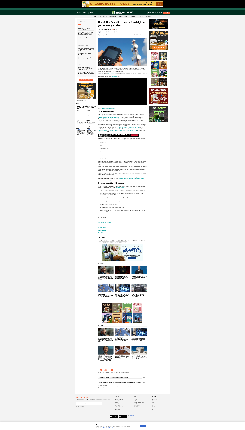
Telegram (153, 400)
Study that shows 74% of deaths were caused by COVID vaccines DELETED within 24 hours (122, 295)
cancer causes (117, 34)
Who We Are (117, 397)
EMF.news (125, 215)
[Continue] (100, 403)
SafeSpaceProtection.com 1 (104, 222)
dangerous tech (133, 34)
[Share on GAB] (110, 32)
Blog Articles (136, 406)
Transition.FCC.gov (102, 230)
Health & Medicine (113, 16)
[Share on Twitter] (105, 32)
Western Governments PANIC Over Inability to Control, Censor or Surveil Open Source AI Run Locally (91, 114)
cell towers (127, 34)
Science (141, 16)
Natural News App (137, 403)
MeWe (153, 408)
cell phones (122, 34)
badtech (106, 34)
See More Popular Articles (86, 79)
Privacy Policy (117, 409)
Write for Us (117, 403)
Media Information (118, 405)
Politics (99, 16)
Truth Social (154, 403)
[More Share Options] (118, 32)
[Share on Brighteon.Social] (99, 32)
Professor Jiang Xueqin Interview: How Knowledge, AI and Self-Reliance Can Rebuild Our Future (81, 132)
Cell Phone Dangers (105, 19)
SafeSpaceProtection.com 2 (104, 225)
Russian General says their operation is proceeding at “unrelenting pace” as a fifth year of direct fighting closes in (85, 33)
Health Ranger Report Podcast (139, 402)
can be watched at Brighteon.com (108, 108)
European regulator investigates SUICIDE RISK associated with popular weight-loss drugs (122, 357)
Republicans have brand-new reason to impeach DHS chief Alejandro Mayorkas (139, 277)
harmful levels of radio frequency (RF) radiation (109, 117)
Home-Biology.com (102, 227)
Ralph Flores (108, 29)
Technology (148, 16)
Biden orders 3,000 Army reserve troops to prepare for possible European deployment (121, 277)
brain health (111, 34)
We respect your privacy (80, 406)
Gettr (152, 405)
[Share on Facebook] (102, 32)
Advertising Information (119, 406)
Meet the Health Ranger (119, 399)
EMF (137, 34)
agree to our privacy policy (107, 427)
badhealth (103, 34)
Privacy (102, 420)
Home (95, 16)
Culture (105, 16)
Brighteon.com (114, 76)
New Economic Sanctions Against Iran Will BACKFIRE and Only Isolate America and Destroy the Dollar (91, 132)
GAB (152, 409)
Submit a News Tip (118, 408)
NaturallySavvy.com (119, 187)
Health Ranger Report (81, 100)
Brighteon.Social (154, 399)
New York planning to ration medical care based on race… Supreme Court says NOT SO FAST (139, 357)
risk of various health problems (120, 140)
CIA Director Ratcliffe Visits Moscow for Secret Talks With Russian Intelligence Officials (85, 28)
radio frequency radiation (107, 35)
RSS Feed (135, 408)
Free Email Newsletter (119, 400)
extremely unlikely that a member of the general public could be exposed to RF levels (118, 130)
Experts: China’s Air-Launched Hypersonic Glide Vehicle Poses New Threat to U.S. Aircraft (85, 68)
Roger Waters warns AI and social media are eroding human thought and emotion (86, 38)
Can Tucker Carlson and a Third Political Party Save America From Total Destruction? (81, 124)
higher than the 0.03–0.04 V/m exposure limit (129, 127)
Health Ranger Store (137, 400)
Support (116, 402)
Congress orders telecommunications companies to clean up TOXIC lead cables (105, 295)
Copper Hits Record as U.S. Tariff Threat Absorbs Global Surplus (84, 58)
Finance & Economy (123, 16)
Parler (153, 402)
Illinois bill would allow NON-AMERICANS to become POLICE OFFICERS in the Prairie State (138, 295)
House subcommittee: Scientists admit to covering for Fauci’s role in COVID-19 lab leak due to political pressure (105, 278)
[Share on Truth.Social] (113, 32)
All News (135, 399)
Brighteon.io (154, 397)
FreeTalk (153, 406)
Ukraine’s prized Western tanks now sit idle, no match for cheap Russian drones (86, 73)
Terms (105, 420)
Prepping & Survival (133, 16)
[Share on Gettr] (115, 32)
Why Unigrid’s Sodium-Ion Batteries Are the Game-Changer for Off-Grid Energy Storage (86, 49)
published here (111, 421)
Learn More (136, 426)
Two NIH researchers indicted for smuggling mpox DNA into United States (84, 63)
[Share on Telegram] (107, 32)
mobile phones (141, 34)
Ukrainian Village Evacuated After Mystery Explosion (84, 54)
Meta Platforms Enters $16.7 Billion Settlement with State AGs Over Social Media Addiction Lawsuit (86, 44)
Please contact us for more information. (105, 387)
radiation (100, 35)
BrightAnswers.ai (137, 405)
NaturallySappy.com (102, 232)
